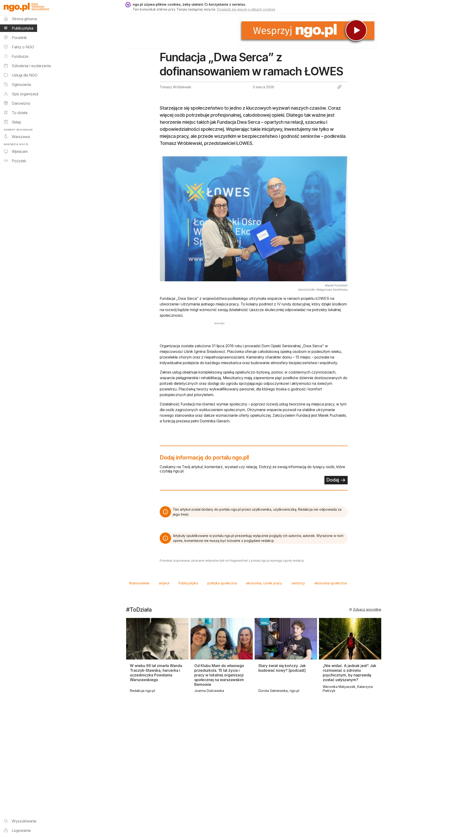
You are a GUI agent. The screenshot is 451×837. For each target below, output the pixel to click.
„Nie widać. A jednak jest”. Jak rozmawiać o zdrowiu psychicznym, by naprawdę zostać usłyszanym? (349, 672)
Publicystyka (188, 583)
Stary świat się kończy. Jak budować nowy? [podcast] (282, 668)
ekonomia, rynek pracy (264, 583)
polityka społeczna (222, 583)
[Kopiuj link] (339, 87)
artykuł (164, 583)
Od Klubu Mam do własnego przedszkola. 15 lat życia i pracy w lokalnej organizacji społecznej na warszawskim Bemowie (219, 675)
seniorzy (298, 583)
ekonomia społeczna (330, 583)
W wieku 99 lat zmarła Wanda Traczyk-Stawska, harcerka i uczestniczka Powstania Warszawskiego (156, 672)
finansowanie (139, 583)
